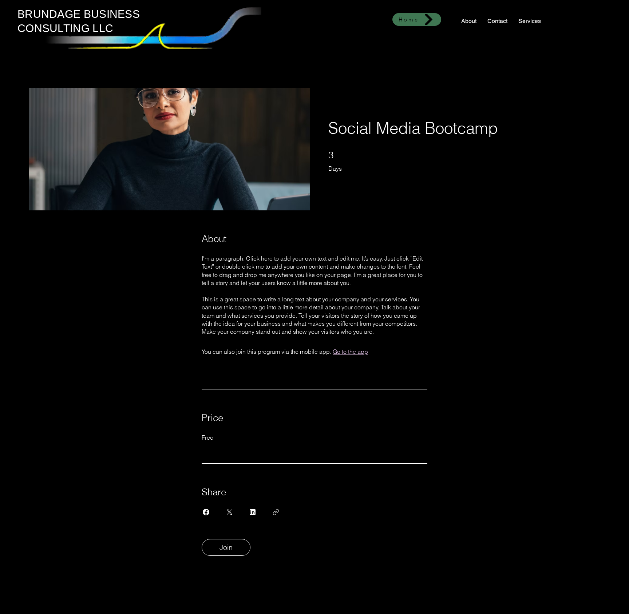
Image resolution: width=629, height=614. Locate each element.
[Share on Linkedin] (252, 512)
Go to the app (350, 351)
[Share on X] (229, 512)
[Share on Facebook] (206, 512)
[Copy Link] (276, 512)
